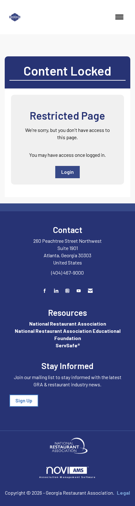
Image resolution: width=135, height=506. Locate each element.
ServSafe (67, 345)
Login (67, 172)
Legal (123, 493)
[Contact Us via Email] (90, 291)
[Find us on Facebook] (45, 291)
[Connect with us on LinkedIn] (56, 291)
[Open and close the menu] (78, 17)
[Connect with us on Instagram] (67, 291)
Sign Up (23, 400)
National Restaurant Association (67, 324)
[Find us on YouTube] (78, 291)
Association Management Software (67, 477)
